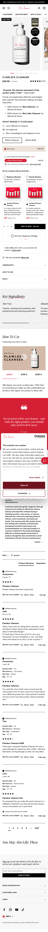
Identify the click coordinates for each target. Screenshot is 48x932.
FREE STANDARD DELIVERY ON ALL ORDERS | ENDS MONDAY (24, 2)
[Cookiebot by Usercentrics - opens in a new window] (34, 436)
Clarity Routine (35, 177)
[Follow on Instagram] (10, 909)
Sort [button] (4, 555)
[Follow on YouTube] (16, 909)
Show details (34, 477)
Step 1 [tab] (10, 374)
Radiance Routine (14, 177)
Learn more (16, 250)
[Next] (46, 14)
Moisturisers (21, 14)
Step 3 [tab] (38, 374)
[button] (38, 81)
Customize (22, 493)
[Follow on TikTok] (23, 909)
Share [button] (32, 595)
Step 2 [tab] (24, 374)
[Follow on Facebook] (4, 909)
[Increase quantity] (11, 226)
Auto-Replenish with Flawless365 (21, 157)
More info (25, 258)
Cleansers (7, 14)
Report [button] (26, 595)
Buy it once (11, 149)
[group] (24, 586)
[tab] (7, 14)
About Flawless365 (35, 164)
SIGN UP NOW (24, 875)
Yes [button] (22, 595)
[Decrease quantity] (4, 226)
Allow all (24, 485)
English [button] (38, 542)
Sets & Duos (36, 14)
